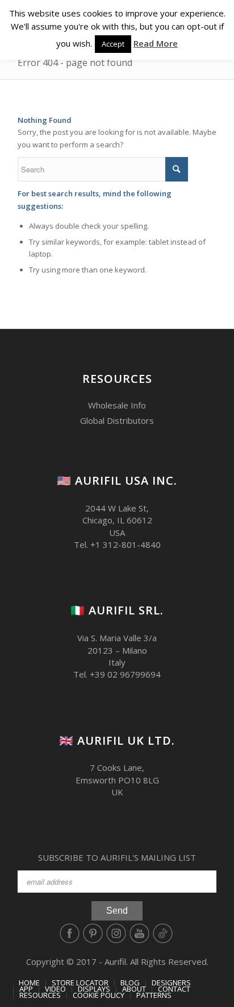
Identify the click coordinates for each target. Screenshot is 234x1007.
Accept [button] (113, 44)
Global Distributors (117, 420)
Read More (155, 43)
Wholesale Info (117, 405)
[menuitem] (29, 983)
